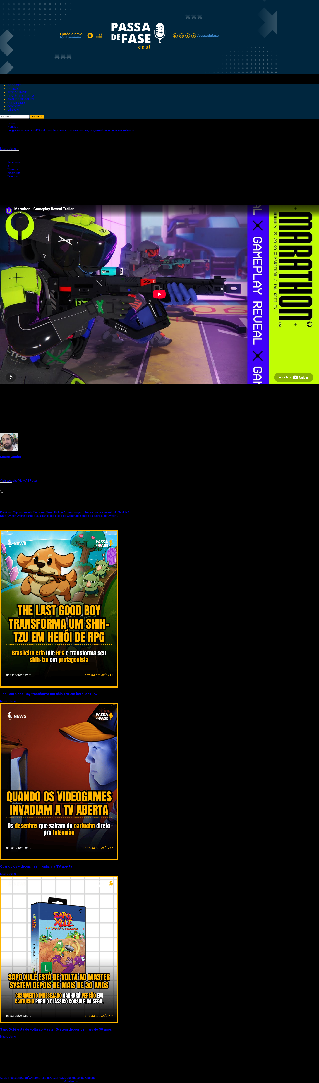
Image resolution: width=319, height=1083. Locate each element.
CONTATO (13, 106)
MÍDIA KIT (14, 110)
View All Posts (27, 480)
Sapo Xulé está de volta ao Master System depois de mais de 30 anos (56, 1029)
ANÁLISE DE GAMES (20, 99)
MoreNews (70, 1081)
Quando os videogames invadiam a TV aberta (36, 866)
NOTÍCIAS (13, 89)
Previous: (64, 512)
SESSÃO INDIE (17, 92)
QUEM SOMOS (17, 103)
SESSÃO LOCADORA (20, 96)
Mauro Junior (9, 148)
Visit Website (9, 480)
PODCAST (14, 85)
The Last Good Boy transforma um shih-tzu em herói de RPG (48, 694)
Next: (59, 516)
